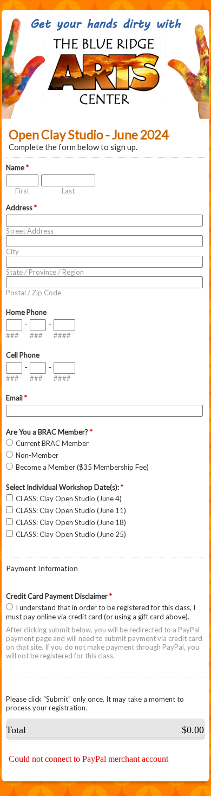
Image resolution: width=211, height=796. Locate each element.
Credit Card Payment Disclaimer (59, 596)
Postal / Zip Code (33, 292)
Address (21, 207)
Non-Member (37, 455)
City (12, 251)
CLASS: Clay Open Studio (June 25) (71, 534)
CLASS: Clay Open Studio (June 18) (71, 522)
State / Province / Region (45, 272)
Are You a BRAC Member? (49, 432)
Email (16, 397)
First (22, 190)
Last (68, 190)
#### (62, 335)
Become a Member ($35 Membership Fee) (82, 467)
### (12, 335)
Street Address (30, 230)
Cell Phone (22, 355)
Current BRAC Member (52, 443)
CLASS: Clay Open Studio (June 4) (69, 498)
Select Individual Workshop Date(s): (64, 487)
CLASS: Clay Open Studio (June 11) (71, 510)
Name (17, 167)
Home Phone (26, 312)
